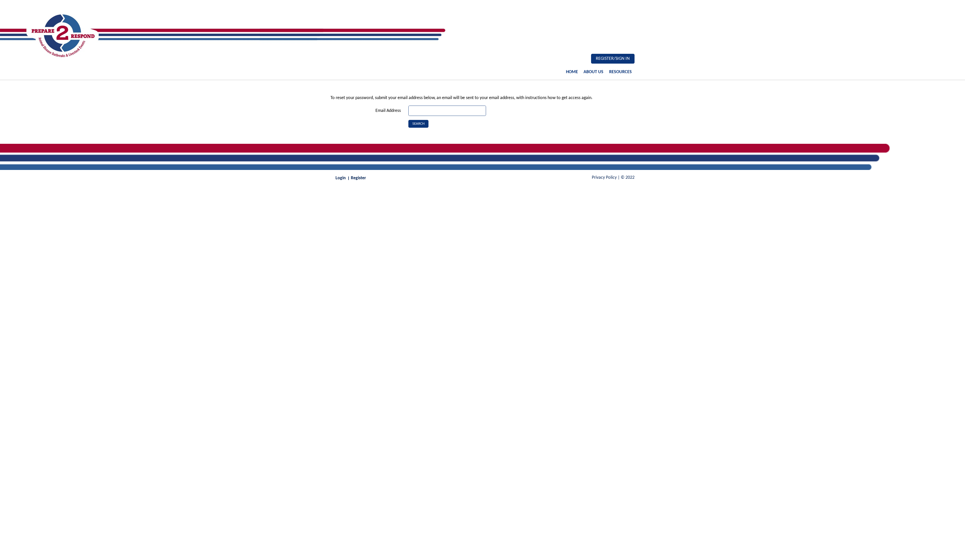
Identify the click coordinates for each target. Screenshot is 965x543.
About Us (593, 72)
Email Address (388, 110)
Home (572, 72)
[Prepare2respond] (241, 34)
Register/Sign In (613, 58)
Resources (620, 72)
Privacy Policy (604, 177)
